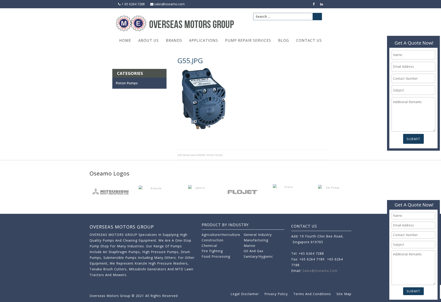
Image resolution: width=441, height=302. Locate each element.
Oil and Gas (253, 251)
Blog (283, 40)
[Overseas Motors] (175, 23)
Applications (203, 40)
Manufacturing (256, 240)
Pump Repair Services (248, 40)
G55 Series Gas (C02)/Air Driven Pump (199, 155)
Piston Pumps (127, 83)
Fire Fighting (212, 251)
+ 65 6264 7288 (133, 4)
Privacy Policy (276, 294)
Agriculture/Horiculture (221, 234)
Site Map (343, 294)
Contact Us (309, 40)
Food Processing (216, 256)
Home (125, 40)
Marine (249, 245)
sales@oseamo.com (169, 4)
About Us (148, 40)
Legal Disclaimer (245, 294)
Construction (212, 240)
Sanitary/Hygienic (258, 256)
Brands (174, 40)
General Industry (258, 234)
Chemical (209, 245)
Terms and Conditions (312, 294)
